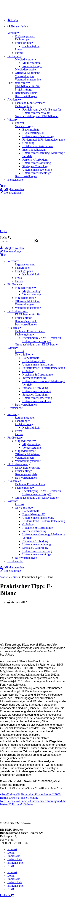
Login (3, 231)
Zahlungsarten (15, 862)
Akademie (13, 99)
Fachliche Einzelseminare (30, 102)
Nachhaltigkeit (30, 46)
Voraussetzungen (32, 66)
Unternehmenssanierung (36, 162)
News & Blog (23, 126)
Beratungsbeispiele (26, 92)
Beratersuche (15, 179)
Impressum (13, 856)
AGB (10, 866)
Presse (18, 49)
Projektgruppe (23, 42)
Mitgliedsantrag (31, 62)
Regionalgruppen (25, 36)
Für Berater (14, 56)
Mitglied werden (24, 59)
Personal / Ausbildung (35, 159)
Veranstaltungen (24, 76)
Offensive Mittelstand (27, 72)
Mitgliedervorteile (25, 69)
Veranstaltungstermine (28, 79)
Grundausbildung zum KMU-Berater (36, 116)
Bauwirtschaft (30, 129)
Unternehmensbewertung (37, 169)
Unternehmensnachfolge (36, 173)
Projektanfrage (23, 89)
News (16, 577)
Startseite (5, 577)
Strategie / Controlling (35, 166)
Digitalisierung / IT (33, 132)
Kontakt (12, 849)
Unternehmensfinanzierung (38, 136)
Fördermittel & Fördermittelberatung (43, 139)
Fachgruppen (22, 39)
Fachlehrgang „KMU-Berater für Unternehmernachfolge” (41, 111)
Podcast (19, 122)
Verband (12, 32)
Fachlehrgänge (23, 106)
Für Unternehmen (17, 82)
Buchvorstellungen (26, 96)
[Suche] (1, 245)
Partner (19, 52)
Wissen (11, 119)
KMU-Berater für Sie (27, 86)
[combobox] (17, 241)
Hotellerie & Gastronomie (37, 146)
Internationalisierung (34, 149)
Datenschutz (14, 859)
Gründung (28, 142)
